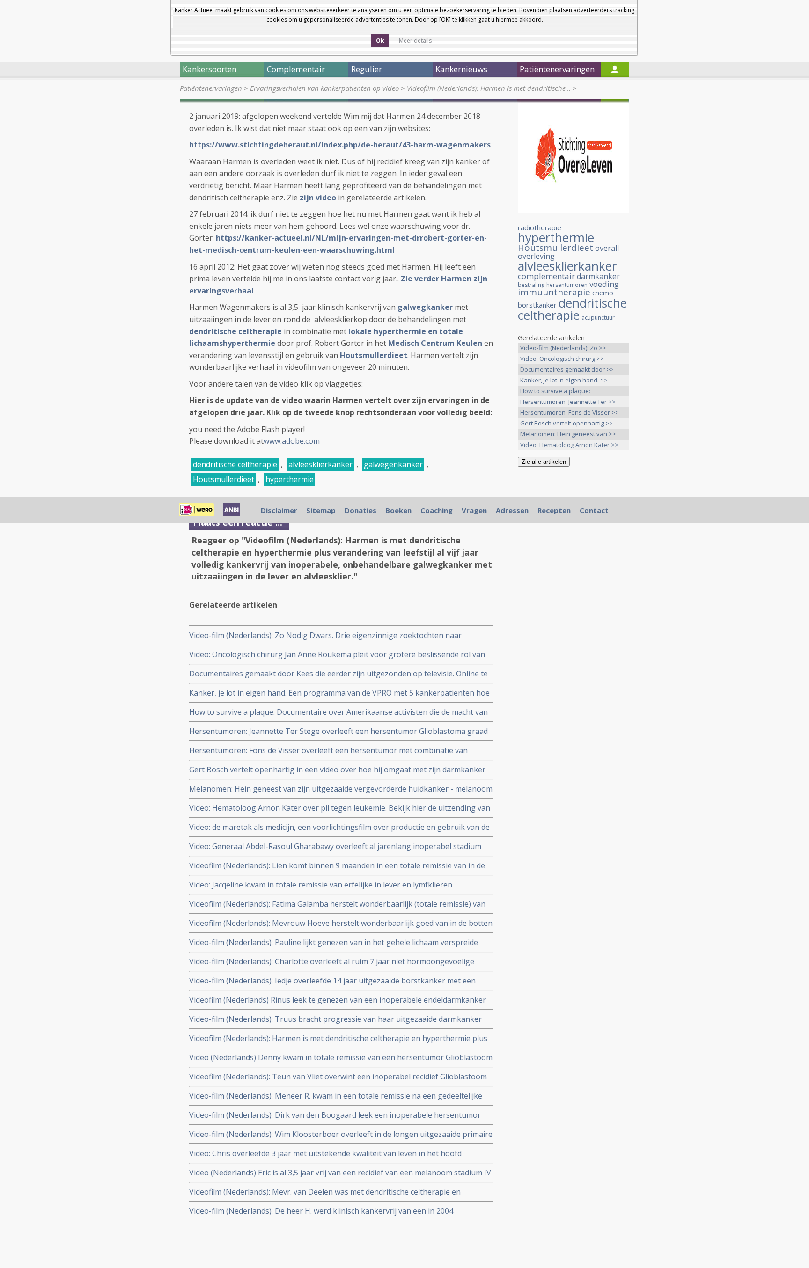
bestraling (531, 285)
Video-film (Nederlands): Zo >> (563, 348)
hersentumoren (567, 285)
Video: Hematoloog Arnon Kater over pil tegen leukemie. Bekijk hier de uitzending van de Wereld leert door (339, 808)
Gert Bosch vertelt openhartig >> (566, 423)
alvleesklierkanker (320, 464)
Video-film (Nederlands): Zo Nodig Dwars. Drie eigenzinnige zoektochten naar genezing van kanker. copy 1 (325, 635)
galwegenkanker (393, 464)
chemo (602, 292)
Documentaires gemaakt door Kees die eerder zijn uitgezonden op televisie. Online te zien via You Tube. (338, 673)
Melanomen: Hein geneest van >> (568, 434)
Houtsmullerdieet (373, 355)
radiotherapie (539, 227)
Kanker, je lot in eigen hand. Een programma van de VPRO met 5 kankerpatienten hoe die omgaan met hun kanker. (339, 693)
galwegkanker (425, 307)
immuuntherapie (554, 292)
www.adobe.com (292, 441)
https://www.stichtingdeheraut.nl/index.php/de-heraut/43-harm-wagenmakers (340, 144)
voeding (604, 284)
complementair (546, 276)
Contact (594, 510)
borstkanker (537, 304)
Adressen (512, 510)
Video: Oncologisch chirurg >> (562, 358)
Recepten (554, 510)
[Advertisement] (573, 621)
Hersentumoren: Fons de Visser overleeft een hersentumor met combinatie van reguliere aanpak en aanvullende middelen (328, 750)
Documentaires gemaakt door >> (567, 369)
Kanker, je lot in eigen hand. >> (564, 380)
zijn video (318, 197)
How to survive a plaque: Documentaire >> (555, 391)
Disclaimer (279, 510)
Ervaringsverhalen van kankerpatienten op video (324, 88)
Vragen (474, 510)
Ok (380, 40)
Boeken (398, 510)
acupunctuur (598, 318)
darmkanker (598, 276)
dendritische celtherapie (235, 464)
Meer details (415, 40)
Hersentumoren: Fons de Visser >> (569, 412)
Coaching (436, 510)
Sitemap (321, 510)
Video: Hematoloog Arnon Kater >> (569, 444)
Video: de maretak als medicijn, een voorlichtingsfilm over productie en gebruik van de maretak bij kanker (339, 827)
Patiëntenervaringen (211, 88)
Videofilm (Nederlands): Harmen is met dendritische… (489, 88)
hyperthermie (289, 479)
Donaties (360, 510)
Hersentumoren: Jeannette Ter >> (568, 401)
